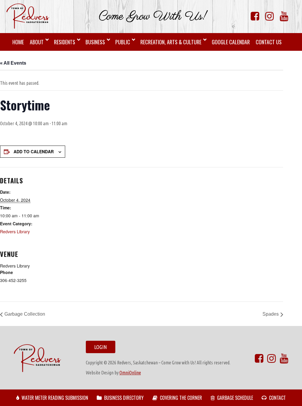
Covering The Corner (181, 397)
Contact (277, 397)
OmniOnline (130, 372)
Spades (270, 314)
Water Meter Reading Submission (55, 397)
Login (100, 347)
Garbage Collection (24, 314)
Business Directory (124, 397)
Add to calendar (34, 151)
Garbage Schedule (235, 397)
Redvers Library (15, 231)
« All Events (13, 63)
